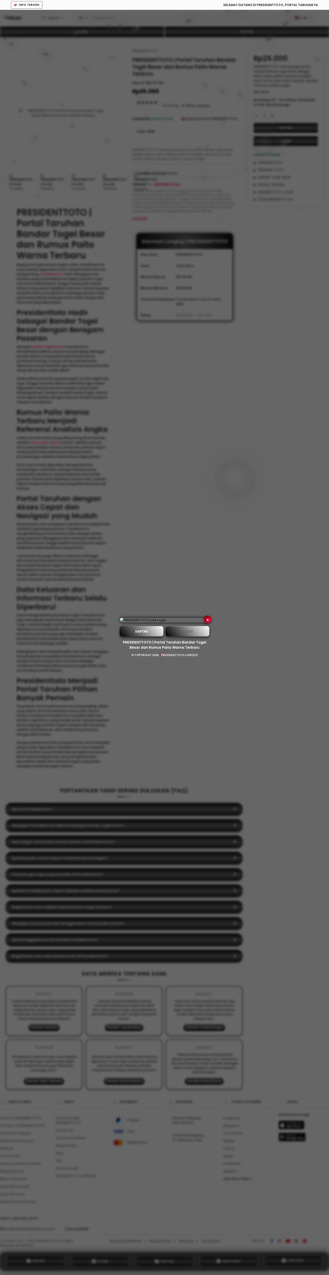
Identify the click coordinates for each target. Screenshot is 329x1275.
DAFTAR (141, 631)
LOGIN (187, 631)
